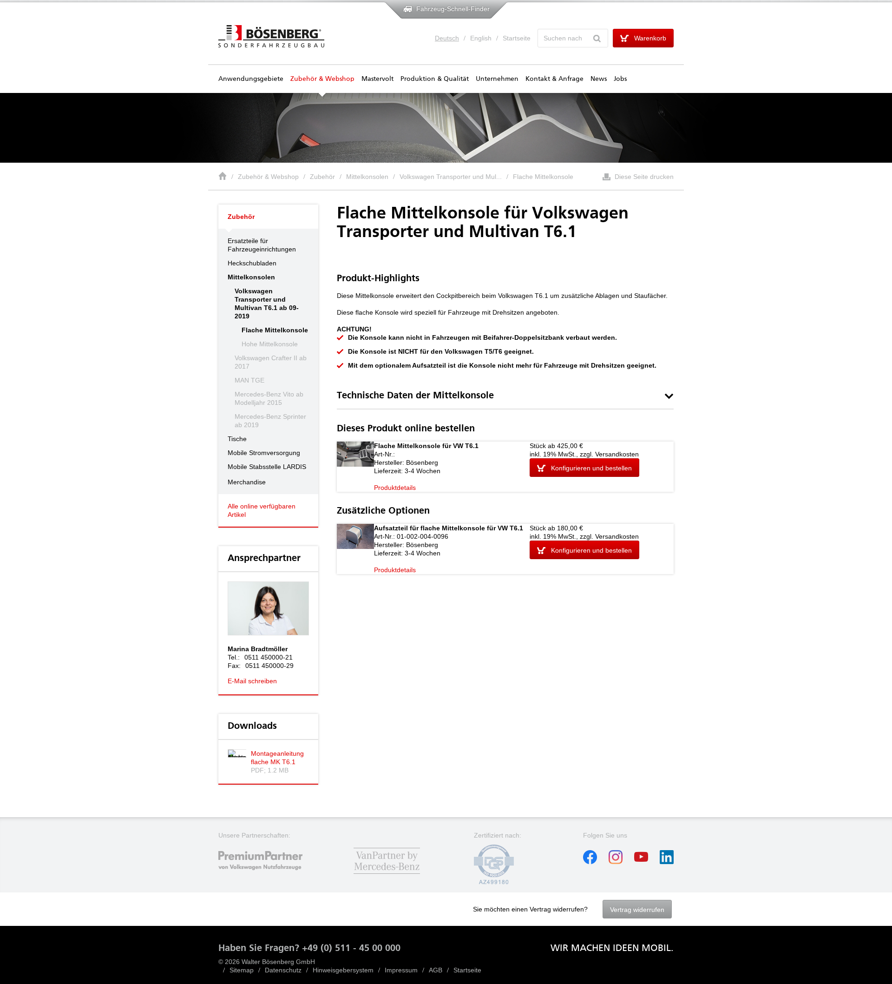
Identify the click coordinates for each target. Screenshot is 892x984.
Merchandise (247, 482)
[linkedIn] (667, 861)
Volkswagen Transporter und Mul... (451, 176)
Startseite (517, 38)
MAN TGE (249, 380)
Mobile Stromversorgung (264, 452)
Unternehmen (497, 79)
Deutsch (447, 38)
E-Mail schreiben (252, 681)
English (481, 38)
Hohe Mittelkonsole (270, 344)
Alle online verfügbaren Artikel (261, 510)
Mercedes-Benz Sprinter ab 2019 (270, 421)
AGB (435, 970)
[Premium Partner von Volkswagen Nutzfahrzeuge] (268, 874)
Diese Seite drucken (644, 176)
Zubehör (322, 176)
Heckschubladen (252, 263)
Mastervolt (377, 79)
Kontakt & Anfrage (554, 79)
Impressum (401, 970)
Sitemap (242, 970)
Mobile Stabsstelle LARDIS (267, 466)
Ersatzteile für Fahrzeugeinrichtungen (262, 245)
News (598, 79)
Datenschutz (283, 970)
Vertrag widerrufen (637, 909)
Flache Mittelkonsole (543, 176)
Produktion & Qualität (434, 79)
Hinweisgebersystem (343, 970)
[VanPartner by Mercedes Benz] (387, 874)
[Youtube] (641, 861)
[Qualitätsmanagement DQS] (494, 882)
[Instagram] (616, 861)
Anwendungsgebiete (250, 79)
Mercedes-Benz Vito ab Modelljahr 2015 (269, 398)
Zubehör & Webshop (322, 79)
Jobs (620, 79)
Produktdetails (395, 487)
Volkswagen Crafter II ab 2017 (271, 362)
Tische (237, 438)
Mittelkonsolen (367, 176)
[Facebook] (590, 861)
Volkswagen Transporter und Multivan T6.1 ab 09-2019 (267, 303)
